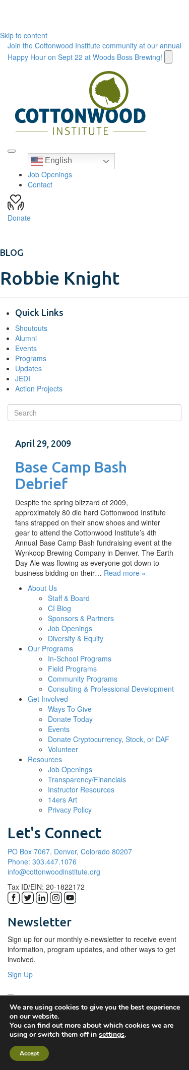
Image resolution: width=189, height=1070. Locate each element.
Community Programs (82, 679)
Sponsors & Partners (81, 618)
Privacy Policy (70, 810)
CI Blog (59, 608)
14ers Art (62, 799)
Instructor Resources (81, 789)
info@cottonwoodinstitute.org (54, 871)
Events (26, 348)
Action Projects (38, 388)
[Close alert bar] (168, 56)
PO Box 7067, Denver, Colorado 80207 (70, 851)
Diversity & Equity (75, 638)
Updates (28, 368)
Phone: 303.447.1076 (42, 861)
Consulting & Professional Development (111, 689)
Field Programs (72, 668)
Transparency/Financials (87, 779)
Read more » (125, 573)
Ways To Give (70, 709)
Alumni (26, 338)
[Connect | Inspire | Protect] (80, 103)
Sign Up (20, 974)
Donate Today (70, 719)
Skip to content (23, 35)
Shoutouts (31, 328)
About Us (42, 588)
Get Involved (48, 699)
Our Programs (50, 648)
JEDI (22, 378)
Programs (30, 358)
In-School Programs (79, 658)
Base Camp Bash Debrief (71, 475)
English (57, 160)
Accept (29, 1053)
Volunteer (63, 749)
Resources (45, 759)
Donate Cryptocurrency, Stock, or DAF (108, 739)
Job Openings (50, 174)
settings (111, 1034)
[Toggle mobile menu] (12, 151)
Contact (40, 184)
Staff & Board (69, 598)
